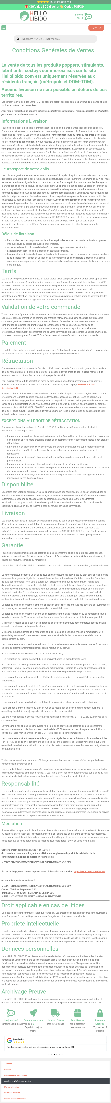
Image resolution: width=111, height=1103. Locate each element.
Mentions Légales (11, 1087)
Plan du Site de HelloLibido (15, 1098)
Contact (7, 1069)
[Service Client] (88, 16)
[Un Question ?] (11, 1013)
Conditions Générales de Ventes (17, 1081)
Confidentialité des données (15, 1075)
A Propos (8, 1064)
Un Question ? (11, 1020)
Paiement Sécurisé (12, 1093)
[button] (3, 27)
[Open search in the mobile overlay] (55, 38)
